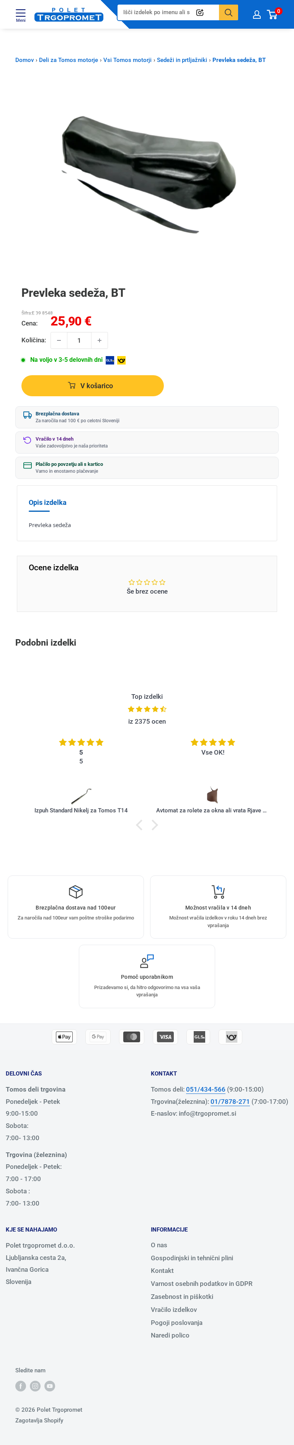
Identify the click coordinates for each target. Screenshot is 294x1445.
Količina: (33, 340)
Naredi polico (170, 1335)
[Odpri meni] (20, 13)
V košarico (96, 386)
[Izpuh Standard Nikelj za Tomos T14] (81, 796)
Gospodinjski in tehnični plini (192, 1258)
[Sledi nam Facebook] (20, 1385)
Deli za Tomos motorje (68, 60)
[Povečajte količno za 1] (99, 340)
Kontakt (162, 1270)
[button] (141, 825)
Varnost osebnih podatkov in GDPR (202, 1283)
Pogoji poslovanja (177, 1322)
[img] (147, 709)
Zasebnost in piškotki (182, 1296)
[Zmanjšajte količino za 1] (59, 340)
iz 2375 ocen (147, 721)
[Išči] (228, 12)
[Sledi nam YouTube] (49, 1385)
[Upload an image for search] (200, 12)
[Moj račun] (257, 14)
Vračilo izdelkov (174, 1309)
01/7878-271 (230, 1101)
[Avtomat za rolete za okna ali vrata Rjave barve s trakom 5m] (213, 796)
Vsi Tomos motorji (127, 60)
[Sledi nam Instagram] (35, 1385)
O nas (159, 1245)
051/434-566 (205, 1089)
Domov (24, 60)
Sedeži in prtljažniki (182, 60)
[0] (272, 14)
